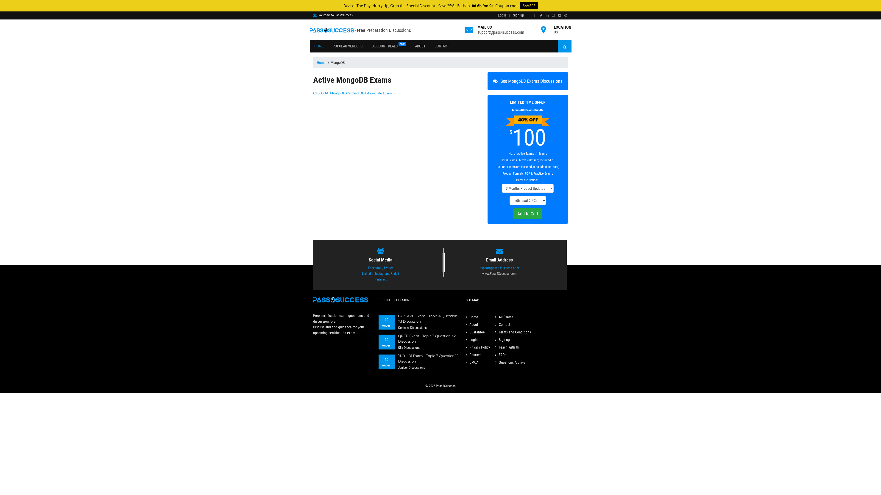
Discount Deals (388, 45)
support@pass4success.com (500, 32)
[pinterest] (566, 15)
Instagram (382, 274)
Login (502, 15)
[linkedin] (547, 15)
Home (318, 46)
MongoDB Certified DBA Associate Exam (352, 93)
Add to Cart (527, 214)
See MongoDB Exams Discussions (530, 81)
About (420, 46)
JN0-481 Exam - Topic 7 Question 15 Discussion (428, 358)
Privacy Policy (479, 347)
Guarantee (477, 332)
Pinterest (381, 279)
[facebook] (535, 15)
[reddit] (560, 15)
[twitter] (541, 15)
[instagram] (553, 15)
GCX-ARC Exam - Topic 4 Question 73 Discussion (427, 319)
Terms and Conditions (515, 332)
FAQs (502, 355)
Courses (475, 355)
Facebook (375, 268)
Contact (442, 46)
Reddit (395, 274)
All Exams (506, 317)
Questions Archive (512, 362)
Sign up (518, 15)
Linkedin (367, 274)
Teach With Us (509, 347)
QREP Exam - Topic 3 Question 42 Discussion (427, 339)
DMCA (473, 362)
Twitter (388, 268)
